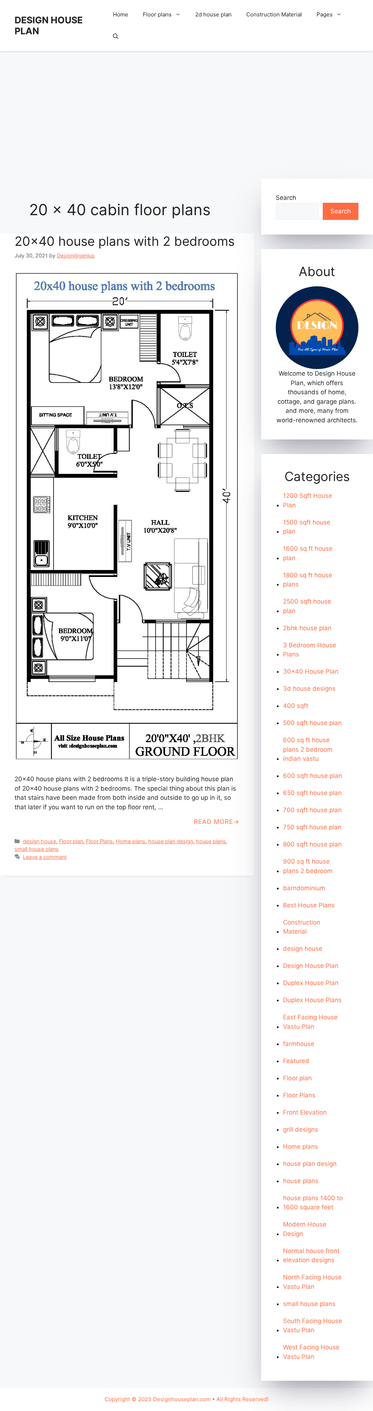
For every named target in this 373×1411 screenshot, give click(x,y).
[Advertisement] (186, 111)
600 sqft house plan (312, 775)
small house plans (37, 849)
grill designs (300, 1129)
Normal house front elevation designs (311, 1255)
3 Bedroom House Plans (309, 649)
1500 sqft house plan (306, 527)
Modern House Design (304, 1229)
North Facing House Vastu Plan (312, 1282)
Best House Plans (309, 905)
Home (120, 14)
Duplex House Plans (312, 1000)
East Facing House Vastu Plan (310, 1021)
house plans (211, 841)
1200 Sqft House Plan (307, 500)
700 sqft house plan (312, 810)
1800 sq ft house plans (307, 579)
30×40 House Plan (310, 671)
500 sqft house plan (312, 722)
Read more (213, 821)
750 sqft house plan (312, 827)
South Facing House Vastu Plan (312, 1325)
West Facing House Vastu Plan (311, 1352)
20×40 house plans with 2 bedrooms (125, 241)
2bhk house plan (307, 628)
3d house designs (309, 688)
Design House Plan (310, 965)
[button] (116, 36)
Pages (325, 14)
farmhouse (298, 1043)
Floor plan (71, 841)
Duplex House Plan (310, 982)
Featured (296, 1061)
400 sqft (295, 705)
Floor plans (157, 14)
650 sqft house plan (312, 792)
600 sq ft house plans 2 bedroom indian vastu (308, 749)
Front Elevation (305, 1112)
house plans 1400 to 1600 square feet (313, 1202)
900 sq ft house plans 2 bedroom (308, 866)
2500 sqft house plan (307, 606)
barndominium (304, 888)
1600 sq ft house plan (308, 553)
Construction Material (274, 14)
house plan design (170, 841)
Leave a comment (45, 857)
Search (286, 197)
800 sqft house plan (312, 844)
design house (39, 841)
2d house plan (213, 14)
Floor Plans (99, 841)
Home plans (130, 841)
